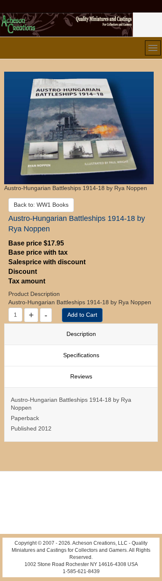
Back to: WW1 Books (41, 204)
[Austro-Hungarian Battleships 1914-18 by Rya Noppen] (79, 127)
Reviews (81, 376)
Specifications (81, 355)
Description (81, 334)
